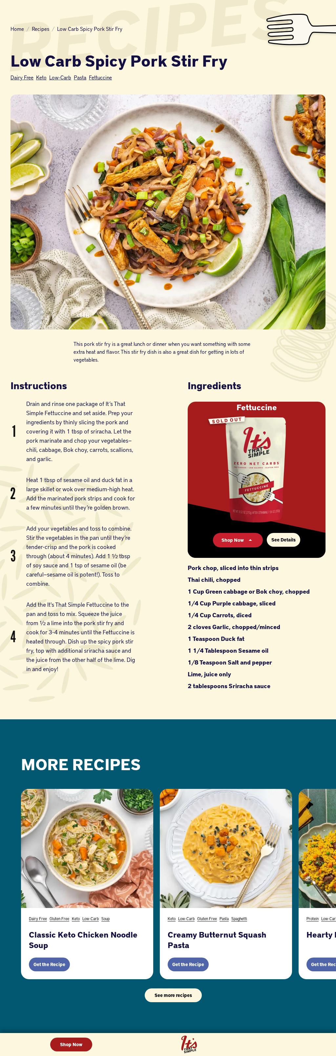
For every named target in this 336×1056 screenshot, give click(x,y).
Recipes (40, 29)
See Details (283, 540)
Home (17, 29)
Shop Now (71, 1044)
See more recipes (173, 995)
